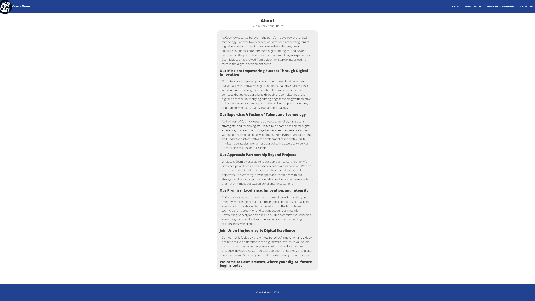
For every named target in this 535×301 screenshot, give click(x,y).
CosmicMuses (21, 6)
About (455, 6)
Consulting (526, 6)
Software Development (500, 6)
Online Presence (473, 6)
